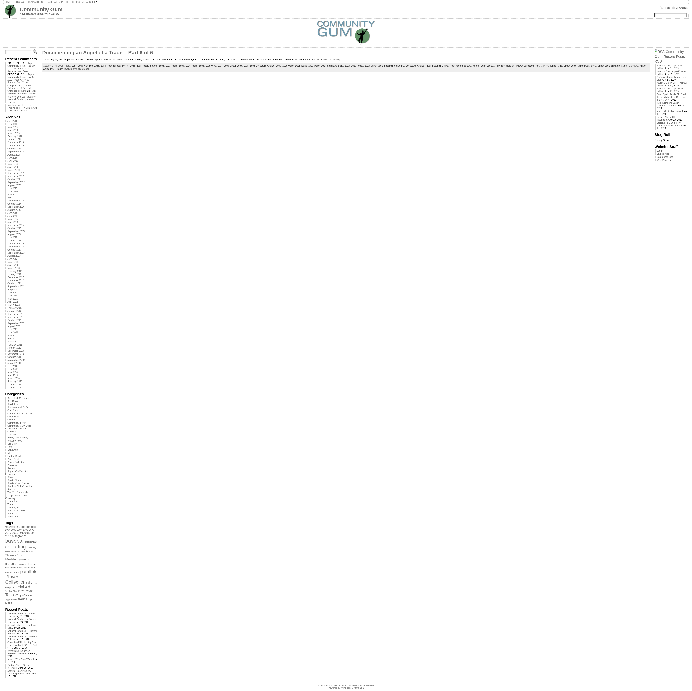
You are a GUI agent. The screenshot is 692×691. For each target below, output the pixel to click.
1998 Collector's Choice (262, 65)
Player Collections (16, 462)
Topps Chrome (24, 595)
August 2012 (14, 289)
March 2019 (13, 133)
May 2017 (12, 194)
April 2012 (12, 301)
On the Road (14, 456)
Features (12, 434)
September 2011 (15, 323)
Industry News (14, 440)
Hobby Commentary (17, 437)
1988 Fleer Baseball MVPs (115, 65)
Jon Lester (23, 564)
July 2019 (12, 121)
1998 (12, 527)
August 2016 (14, 210)
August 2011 (13, 326)
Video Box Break (16, 510)
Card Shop (12, 410)
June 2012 (12, 295)
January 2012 (14, 311)
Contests (12, 431)
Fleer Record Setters (460, 65)
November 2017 (15, 176)
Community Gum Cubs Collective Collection (18, 427)
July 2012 (12, 292)
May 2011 (12, 335)
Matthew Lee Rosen (17, 105)
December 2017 (15, 173)
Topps (10, 595)
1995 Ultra (210, 65)
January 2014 (14, 240)
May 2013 (12, 262)
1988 (96, 65)
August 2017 (14, 185)
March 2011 (13, 341)
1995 (201, 65)
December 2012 (15, 277)
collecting (15, 547)
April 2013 (12, 265)
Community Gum (41, 9)
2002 (28, 527)
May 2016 (12, 219)
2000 (23, 527)
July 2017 (12, 188)
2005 (13, 529)
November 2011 (15, 317)
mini (33, 567)
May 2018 (12, 164)
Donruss (15, 551)
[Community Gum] (346, 32)
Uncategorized (14, 507)
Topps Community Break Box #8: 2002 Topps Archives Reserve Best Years (21, 67)
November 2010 (15, 354)
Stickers (11, 489)
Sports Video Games (18, 483)
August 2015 (14, 234)
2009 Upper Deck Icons (294, 65)
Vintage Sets (14, 513)
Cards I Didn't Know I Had (20, 413)
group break (24, 560)
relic (29, 582)
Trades (11, 504)
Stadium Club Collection (19, 486)
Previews (12, 465)
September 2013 (16, 252)
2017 (8, 536)
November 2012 (15, 280)
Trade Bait (12, 501)
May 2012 (12, 298)
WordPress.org (664, 160)
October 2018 (14, 148)
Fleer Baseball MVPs (437, 65)
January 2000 (14, 387)
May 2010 (12, 372)
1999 (17, 527)
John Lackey (487, 65)
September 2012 (16, 286)
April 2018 (12, 167)
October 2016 (14, 203)
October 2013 (14, 249)
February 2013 (14, 271)
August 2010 (14, 363)
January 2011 (14, 347)
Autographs (19, 536)
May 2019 (12, 127)
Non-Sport (12, 450)
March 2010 (13, 378)
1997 (220, 65)
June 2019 (12, 124)
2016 (33, 533)
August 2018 (14, 154)
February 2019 (14, 136)
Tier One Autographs (18, 492)
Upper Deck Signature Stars (612, 65)
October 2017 (14, 179)
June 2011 (12, 332)
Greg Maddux (15, 557)
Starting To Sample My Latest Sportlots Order (19, 672)
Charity (11, 419)
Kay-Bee (500, 65)
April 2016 (12, 222)
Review (11, 468)
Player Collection (15, 579)
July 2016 (12, 213)
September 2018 (16, 151)
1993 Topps (171, 65)
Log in (660, 150)
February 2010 (14, 381)
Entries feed (663, 153)
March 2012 (13, 305)
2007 (19, 530)
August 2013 (14, 255)
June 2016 (12, 216)
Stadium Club (11, 591)
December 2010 (15, 350)
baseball (15, 541)
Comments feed (665, 157)
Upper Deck (570, 65)
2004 (7, 530)
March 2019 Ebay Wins (19, 659)
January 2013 (14, 274)
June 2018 (12, 161)
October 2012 (14, 283)
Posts (667, 7)
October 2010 (14, 357)
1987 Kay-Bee (85, 65)
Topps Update (11, 599)
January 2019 (14, 139)
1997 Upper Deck (233, 65)
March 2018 (13, 170)
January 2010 (14, 384)
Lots (9, 447)
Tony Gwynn (25, 590)
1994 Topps (191, 65)
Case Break (13, 416)
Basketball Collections (19, 398)
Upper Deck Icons (586, 65)
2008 (25, 529)
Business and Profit (17, 407)
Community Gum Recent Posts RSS (670, 56)
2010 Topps (357, 65)
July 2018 (12, 157)
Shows (10, 477)
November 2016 (15, 200)
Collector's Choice (415, 65)
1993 (161, 65)
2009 (31, 530)
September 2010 (16, 360)
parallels (28, 571)
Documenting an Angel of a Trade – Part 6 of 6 (97, 52)
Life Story (12, 443)
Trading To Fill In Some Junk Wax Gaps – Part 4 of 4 (22, 109)
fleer (22, 551)
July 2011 (12, 329)
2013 (27, 533)
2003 (33, 527)
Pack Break (13, 459)
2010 (8, 532)
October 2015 (14, 228)
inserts (11, 563)
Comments (682, 7)
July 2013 (12, 259)
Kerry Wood (23, 567)
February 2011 (14, 344)
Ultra (559, 65)
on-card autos (12, 572)
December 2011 (15, 314)
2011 (15, 532)
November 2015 (15, 225)
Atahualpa (359, 688)
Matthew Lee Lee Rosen (20, 96)
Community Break (16, 422)
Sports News (14, 480)
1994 (181, 65)
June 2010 (12, 369)
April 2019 (12, 130)
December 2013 (15, 243)
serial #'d (22, 587)
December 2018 (15, 142)
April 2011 (12, 338)
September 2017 (16, 182)
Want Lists (13, 516)
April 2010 (12, 375)
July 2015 (12, 237)
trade (22, 599)
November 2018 (15, 145)
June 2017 (12, 191)
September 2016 (16, 206)
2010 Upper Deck (374, 65)
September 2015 (16, 231)
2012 (22, 532)
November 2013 (15, 246)
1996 (7, 527)
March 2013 (13, 268)
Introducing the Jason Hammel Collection (18, 652)
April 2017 (12, 197)
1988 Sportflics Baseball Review (21, 92)
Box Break (12, 401)
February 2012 (14, 308)
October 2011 (14, 320)
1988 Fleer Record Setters (144, 65)
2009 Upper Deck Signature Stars (325, 65)
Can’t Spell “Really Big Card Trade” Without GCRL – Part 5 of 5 (22, 645)
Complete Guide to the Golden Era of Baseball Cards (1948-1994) (19, 88)
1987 (74, 65)
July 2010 (12, 366)
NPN (9, 453)
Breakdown (13, 404)
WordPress (346, 688)
